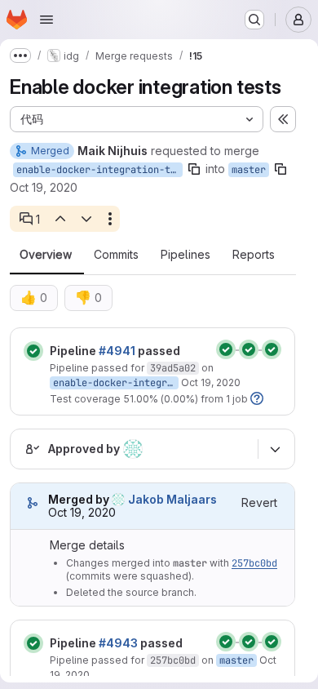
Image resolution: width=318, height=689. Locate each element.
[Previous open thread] (59, 219)
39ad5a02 (173, 368)
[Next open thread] (86, 219)
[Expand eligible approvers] (275, 449)
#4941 (117, 351)
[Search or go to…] (254, 19)
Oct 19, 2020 (43, 187)
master (249, 169)
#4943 (118, 643)
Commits (116, 254)
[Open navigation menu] (46, 20)
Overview (46, 254)
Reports (253, 254)
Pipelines (185, 254)
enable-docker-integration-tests (99, 169)
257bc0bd (254, 563)
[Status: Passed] (33, 351)
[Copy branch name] (194, 169)
